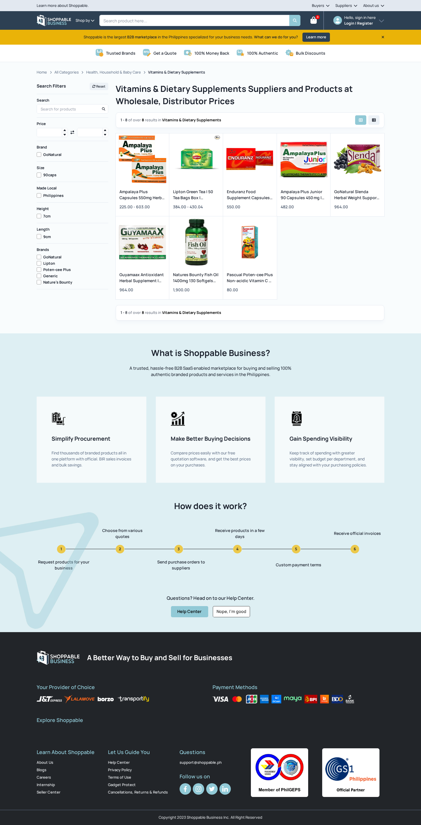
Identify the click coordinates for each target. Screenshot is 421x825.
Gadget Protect (122, 784)
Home (42, 72)
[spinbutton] (52, 132)
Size (40, 167)
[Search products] (103, 109)
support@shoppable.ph (201, 762)
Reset (100, 86)
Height (43, 208)
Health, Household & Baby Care (113, 72)
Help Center (189, 611)
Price (41, 123)
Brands (43, 249)
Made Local (47, 188)
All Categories (66, 72)
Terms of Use (119, 777)
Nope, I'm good (231, 611)
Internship (46, 784)
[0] (313, 21)
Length (43, 229)
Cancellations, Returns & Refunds (138, 792)
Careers (44, 777)
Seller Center (48, 792)
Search (43, 100)
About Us (45, 762)
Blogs (41, 769)
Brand (42, 147)
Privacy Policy (120, 769)
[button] (65, 130)
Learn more (316, 36)
